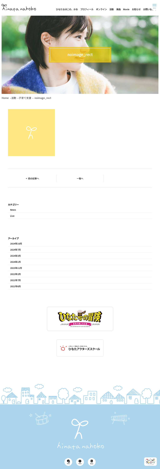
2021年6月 (15, 286)
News (13, 209)
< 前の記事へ (32, 178)
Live (12, 215)
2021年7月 (15, 280)
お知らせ (136, 9)
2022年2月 (15, 274)
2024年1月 (15, 261)
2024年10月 (16, 243)
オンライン (101, 9)
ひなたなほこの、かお (67, 9)
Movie (126, 9)
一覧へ (80, 178)
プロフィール (86, 9)
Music (68, 462)
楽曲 (118, 9)
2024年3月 (15, 255)
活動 (111, 9)
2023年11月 (16, 267)
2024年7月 (15, 249)
